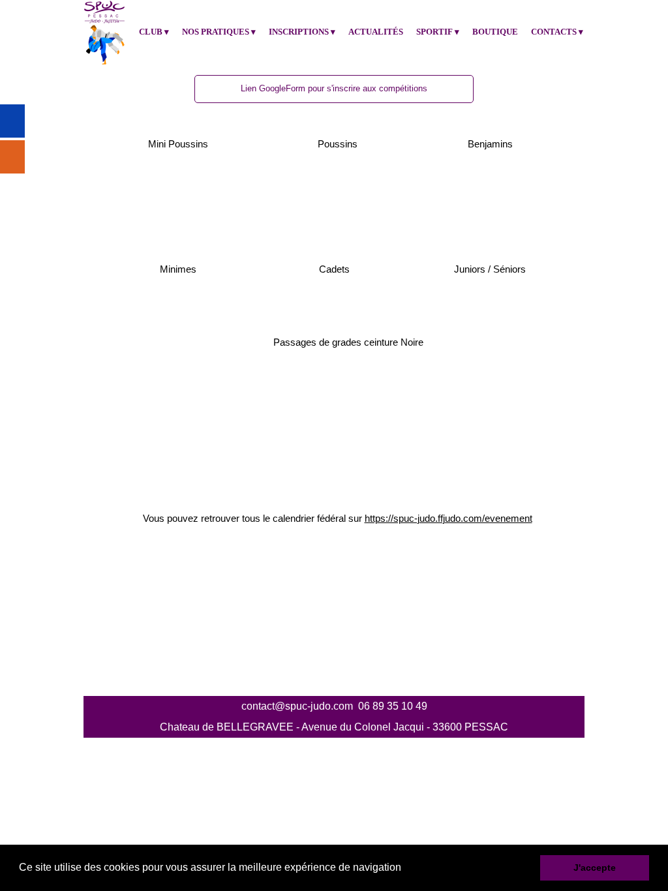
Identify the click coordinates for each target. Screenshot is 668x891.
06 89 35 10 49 (392, 706)
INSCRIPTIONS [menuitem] (302, 32)
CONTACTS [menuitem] (557, 32)
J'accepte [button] (594, 867)
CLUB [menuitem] (154, 32)
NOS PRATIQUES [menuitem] (219, 32)
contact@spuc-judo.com (297, 706)
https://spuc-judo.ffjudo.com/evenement (448, 518)
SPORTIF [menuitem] (437, 32)
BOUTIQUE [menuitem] (495, 32)
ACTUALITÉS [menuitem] (375, 32)
